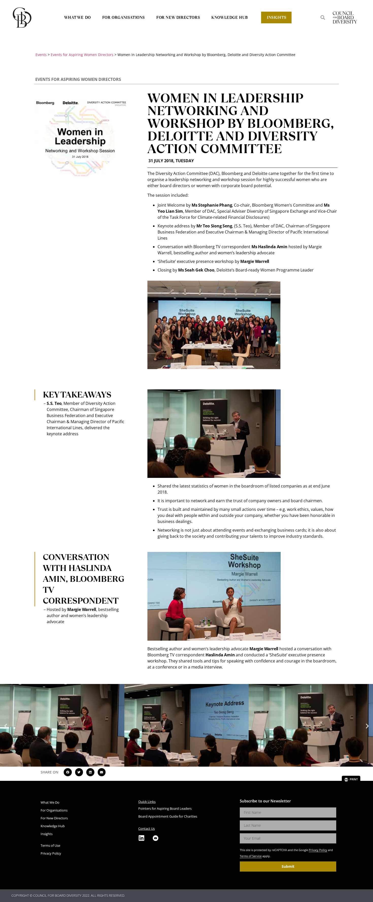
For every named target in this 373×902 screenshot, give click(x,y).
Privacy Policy (318, 850)
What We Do (77, 17)
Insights (276, 17)
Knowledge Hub (229, 17)
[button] (323, 17)
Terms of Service (251, 856)
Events (41, 54)
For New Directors (178, 17)
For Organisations (123, 17)
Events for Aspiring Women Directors (82, 54)
